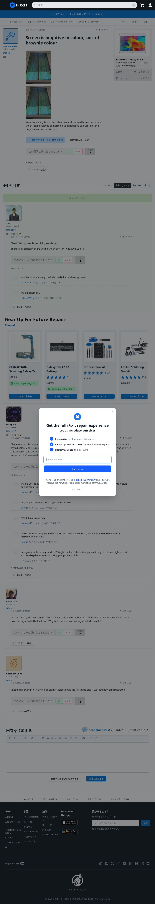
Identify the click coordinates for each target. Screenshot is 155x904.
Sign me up (77, 469)
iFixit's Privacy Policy (85, 479)
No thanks (77, 489)
